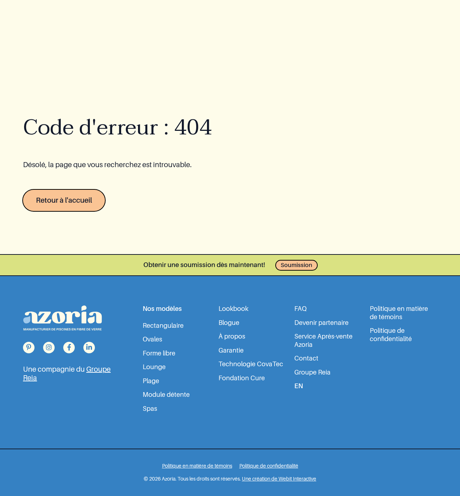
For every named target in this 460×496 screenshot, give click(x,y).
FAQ (300, 308)
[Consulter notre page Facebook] (69, 347)
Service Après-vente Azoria (323, 340)
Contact (306, 358)
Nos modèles (162, 308)
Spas (150, 408)
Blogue (228, 322)
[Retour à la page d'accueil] (62, 318)
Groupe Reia (312, 372)
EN (298, 386)
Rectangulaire (163, 325)
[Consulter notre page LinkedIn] (89, 347)
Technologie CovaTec (250, 364)
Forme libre (159, 353)
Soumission (296, 265)
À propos (231, 336)
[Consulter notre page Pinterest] (28, 347)
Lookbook (233, 308)
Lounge (154, 367)
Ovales (152, 339)
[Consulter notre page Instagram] (49, 347)
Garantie (231, 350)
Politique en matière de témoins (399, 313)
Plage (151, 381)
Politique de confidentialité (391, 335)
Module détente (166, 394)
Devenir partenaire (321, 322)
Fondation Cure (241, 378)
